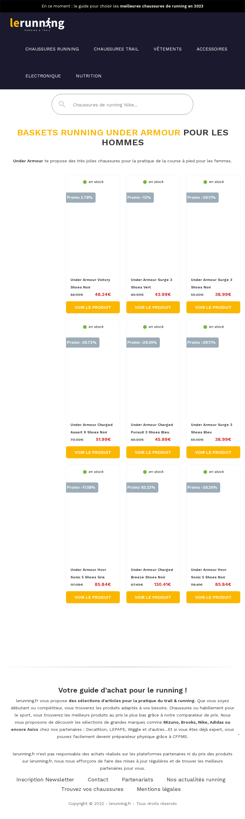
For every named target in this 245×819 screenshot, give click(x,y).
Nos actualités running (196, 779)
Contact (98, 779)
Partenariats (137, 779)
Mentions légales (159, 789)
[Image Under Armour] (93, 228)
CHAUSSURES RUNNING (52, 49)
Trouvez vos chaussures (92, 789)
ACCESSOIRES (212, 49)
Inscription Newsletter (45, 779)
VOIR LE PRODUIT (93, 307)
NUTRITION (89, 76)
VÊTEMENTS (168, 49)
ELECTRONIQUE (43, 76)
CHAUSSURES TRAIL (116, 49)
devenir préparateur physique (125, 736)
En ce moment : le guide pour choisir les (122, 6)
